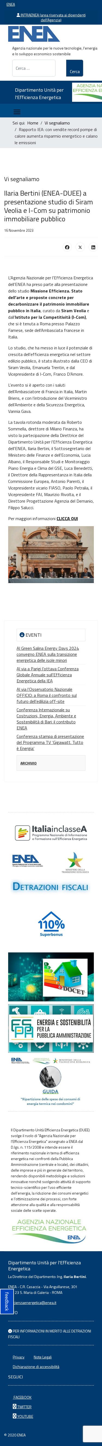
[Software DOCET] (51, 976)
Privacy (18, 1357)
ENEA (11, 4)
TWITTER (24, 1407)
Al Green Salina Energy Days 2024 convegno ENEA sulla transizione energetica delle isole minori (48, 654)
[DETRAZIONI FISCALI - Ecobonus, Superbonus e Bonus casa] (51, 925)
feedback (7, 1301)
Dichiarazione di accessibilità (36, 1366)
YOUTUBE (25, 1416)
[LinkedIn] (93, 247)
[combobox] (33, 68)
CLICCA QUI (67, 518)
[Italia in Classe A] (51, 833)
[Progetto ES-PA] (51, 1028)
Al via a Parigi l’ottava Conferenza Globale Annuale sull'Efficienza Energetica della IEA (48, 674)
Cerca (75, 71)
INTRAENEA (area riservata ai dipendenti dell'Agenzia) (53, 17)
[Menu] (17, 112)
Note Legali (43, 1357)
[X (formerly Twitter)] (80, 247)
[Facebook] (67, 247)
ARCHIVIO (28, 763)
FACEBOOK (22, 1397)
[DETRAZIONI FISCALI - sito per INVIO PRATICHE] (51, 873)
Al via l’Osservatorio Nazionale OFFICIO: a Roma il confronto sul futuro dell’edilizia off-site (47, 695)
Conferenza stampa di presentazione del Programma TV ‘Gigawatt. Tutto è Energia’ (50, 742)
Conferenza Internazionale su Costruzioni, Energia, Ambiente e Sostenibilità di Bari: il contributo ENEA (46, 718)
